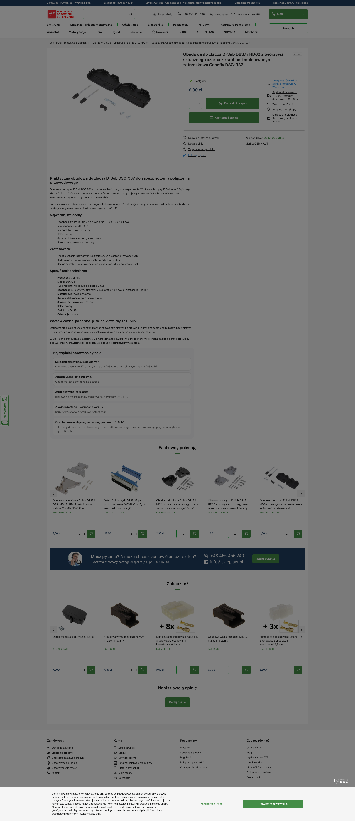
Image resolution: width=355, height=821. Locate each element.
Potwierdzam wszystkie (273, 803)
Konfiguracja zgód (212, 803)
